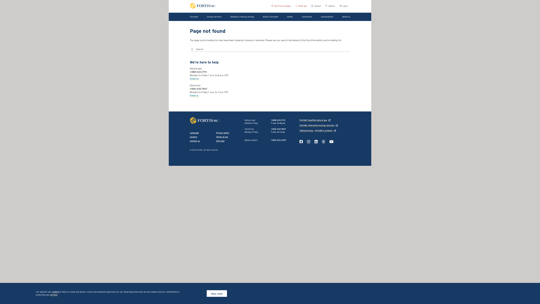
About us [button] (346, 17)
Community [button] (307, 17)
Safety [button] (290, 17)
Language (194, 133)
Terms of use (222, 137)
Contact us (195, 141)
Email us (194, 78)
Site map (220, 141)
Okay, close (217, 293)
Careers (193, 137)
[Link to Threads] (323, 141)
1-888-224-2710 (198, 72)
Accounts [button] (194, 17)
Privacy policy (222, 133)
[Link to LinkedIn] (316, 141)
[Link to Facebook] (301, 141)
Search (331, 6)
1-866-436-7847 (198, 89)
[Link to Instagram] (308, 141)
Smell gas (302, 6)
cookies (55, 292)
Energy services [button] (214, 17)
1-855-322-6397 (278, 140)
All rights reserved (211, 150)
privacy (53, 295)
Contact (317, 6)
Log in (345, 6)
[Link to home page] (229, 6)
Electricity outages (282, 6)
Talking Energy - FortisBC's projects (316, 130)
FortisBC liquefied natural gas (313, 120)
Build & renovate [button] (270, 17)
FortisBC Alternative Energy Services (317, 125)
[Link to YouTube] (331, 141)
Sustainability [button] (327, 17)
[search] (192, 49)
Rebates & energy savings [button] (242, 17)
